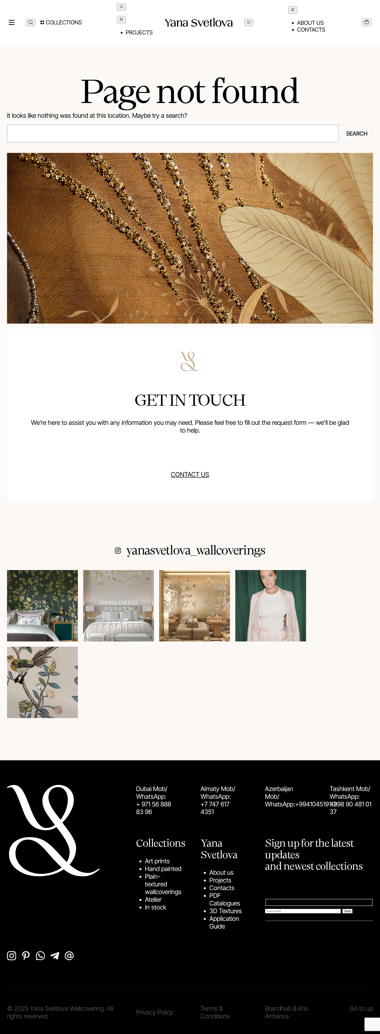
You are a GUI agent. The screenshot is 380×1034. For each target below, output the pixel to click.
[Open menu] (121, 7)
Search (356, 133)
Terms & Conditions (215, 1012)
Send (347, 911)
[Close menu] (121, 19)
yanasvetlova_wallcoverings (195, 549)
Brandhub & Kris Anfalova (286, 1012)
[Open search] (30, 22)
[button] (61, 22)
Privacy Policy (154, 1012)
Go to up (361, 1008)
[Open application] (366, 22)
